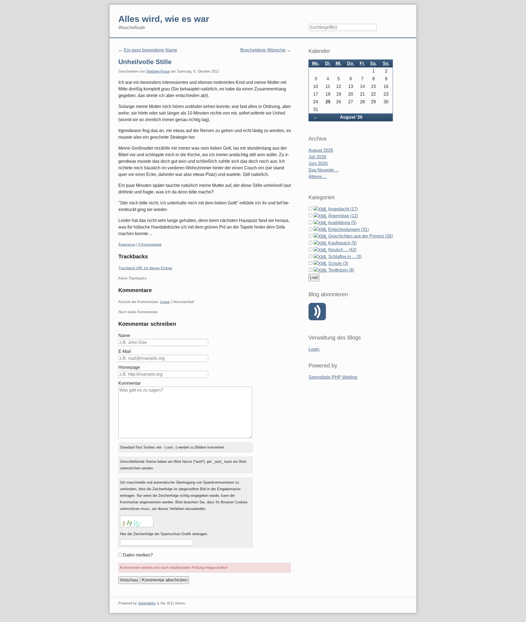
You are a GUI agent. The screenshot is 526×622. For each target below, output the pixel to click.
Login (313, 349)
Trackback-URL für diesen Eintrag (145, 268)
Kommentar (129, 383)
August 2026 (320, 150)
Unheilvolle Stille (144, 61)
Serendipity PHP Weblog (332, 377)
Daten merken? (138, 555)
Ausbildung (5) (342, 222)
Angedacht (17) (343, 209)
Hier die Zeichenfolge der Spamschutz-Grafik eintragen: (164, 534)
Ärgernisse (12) (343, 215)
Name (124, 335)
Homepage (129, 367)
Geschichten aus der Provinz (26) (360, 236)
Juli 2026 (317, 157)
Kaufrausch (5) (342, 243)
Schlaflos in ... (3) (345, 256)
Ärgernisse (126, 244)
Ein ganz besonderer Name (150, 50)
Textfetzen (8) (341, 270)
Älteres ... (317, 176)
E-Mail (124, 351)
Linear (165, 302)
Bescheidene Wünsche (262, 50)
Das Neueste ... (323, 170)
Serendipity (147, 603)
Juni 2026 (318, 163)
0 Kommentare (150, 244)
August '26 (351, 117)
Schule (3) (338, 263)
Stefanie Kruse (158, 71)
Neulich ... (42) (342, 249)
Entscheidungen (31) (348, 229)
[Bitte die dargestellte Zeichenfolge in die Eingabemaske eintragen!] (136, 521)
